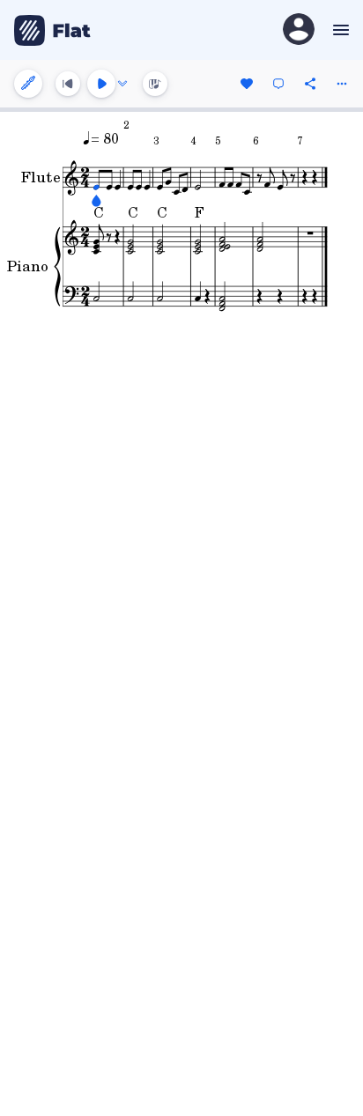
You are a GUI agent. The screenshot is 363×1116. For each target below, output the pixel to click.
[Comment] (278, 84)
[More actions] (342, 84)
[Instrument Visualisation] (155, 83)
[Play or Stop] (101, 84)
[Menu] (339, 30)
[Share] (310, 84)
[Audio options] (122, 84)
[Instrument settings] (28, 84)
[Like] (247, 84)
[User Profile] (299, 30)
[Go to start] (68, 83)
